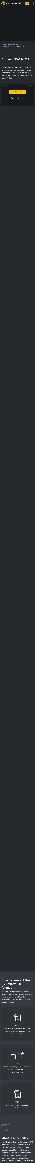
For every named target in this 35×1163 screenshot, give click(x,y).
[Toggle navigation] (32, 3)
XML (14, 1145)
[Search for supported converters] (27, 3)
